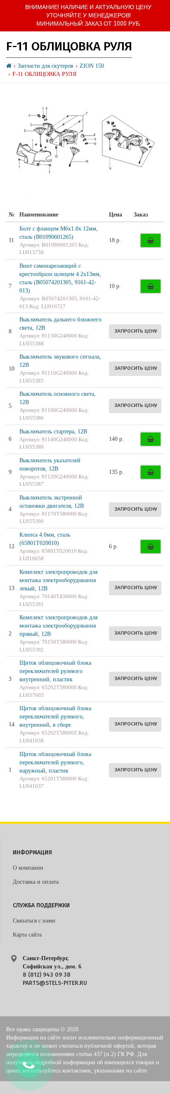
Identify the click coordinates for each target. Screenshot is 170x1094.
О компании (28, 868)
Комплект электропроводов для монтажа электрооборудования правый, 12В (58, 625)
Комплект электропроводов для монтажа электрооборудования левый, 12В (58, 580)
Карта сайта (27, 935)
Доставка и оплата (36, 882)
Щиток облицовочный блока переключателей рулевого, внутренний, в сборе (55, 716)
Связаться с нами (34, 921)
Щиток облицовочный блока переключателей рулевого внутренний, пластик (55, 671)
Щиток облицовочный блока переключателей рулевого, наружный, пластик (55, 762)
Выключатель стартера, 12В (53, 431)
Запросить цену (135, 330)
